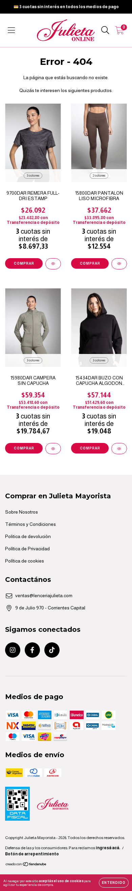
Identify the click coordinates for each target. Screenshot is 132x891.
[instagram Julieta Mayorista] (12, 650)
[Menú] (11, 30)
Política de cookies (24, 561)
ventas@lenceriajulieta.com (43, 595)
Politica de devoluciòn (28, 536)
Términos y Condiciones (30, 524)
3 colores (33, 175)
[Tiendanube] (26, 865)
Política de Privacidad (27, 548)
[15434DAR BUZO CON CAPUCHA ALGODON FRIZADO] (119, 448)
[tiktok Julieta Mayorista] (52, 650)
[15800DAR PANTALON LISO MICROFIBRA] (119, 263)
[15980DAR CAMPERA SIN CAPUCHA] (53, 448)
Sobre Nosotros (21, 512)
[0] (120, 32)
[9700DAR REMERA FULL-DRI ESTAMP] (53, 263)
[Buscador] (105, 30)
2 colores (99, 175)
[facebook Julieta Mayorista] (32, 650)
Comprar (24, 263)
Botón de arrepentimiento (32, 854)
